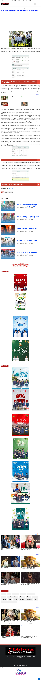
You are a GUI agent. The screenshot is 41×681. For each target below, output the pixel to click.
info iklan (29, 656)
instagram (30, 659)
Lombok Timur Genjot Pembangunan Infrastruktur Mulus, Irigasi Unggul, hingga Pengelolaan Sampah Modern (27, 205)
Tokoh (36, 599)
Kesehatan (22, 596)
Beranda (2, 8)
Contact (13, 656)
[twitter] (4, 195)
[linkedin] (11, 195)
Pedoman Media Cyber (21, 656)
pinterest (24, 659)
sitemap (34, 656)
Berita (6, 192)
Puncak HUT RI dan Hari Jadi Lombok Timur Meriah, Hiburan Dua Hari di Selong (28, 241)
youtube (36, 659)
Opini (10, 599)
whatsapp (17, 659)
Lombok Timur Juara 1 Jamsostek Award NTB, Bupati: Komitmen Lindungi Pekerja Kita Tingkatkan (28, 217)
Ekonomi (28, 596)
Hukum (4, 596)
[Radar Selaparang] (5, 4)
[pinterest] (9, 195)
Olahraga (35, 596)
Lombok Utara (29, 599)
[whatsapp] (6, 195)
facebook (5, 659)
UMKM (15, 599)
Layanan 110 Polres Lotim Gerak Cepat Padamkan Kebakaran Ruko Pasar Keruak (28, 229)
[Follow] (39, 679)
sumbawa (22, 599)
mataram (4, 599)
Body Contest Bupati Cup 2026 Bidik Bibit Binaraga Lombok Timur (27, 253)
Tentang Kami (7, 656)
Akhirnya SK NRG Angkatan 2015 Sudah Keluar (15, 184)
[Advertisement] (20, 23)
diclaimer (20, 657)
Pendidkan (6, 8)
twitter (11, 659)
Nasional (15, 596)
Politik (10, 596)
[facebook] (2, 195)
